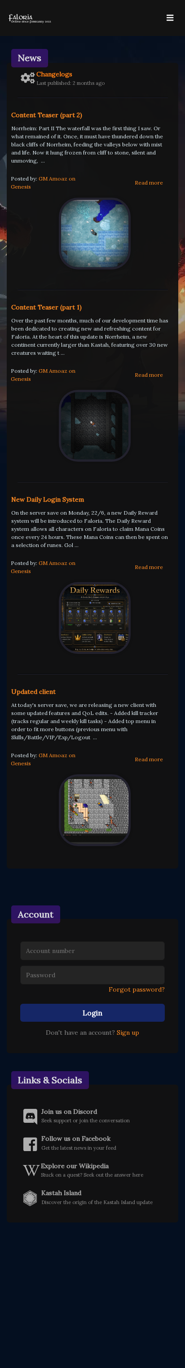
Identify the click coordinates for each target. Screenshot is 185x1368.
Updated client (33, 692)
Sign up (128, 1032)
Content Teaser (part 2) (46, 115)
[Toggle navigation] (169, 18)
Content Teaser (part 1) (46, 307)
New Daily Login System (47, 499)
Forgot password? (137, 989)
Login (92, 1012)
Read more (149, 182)
